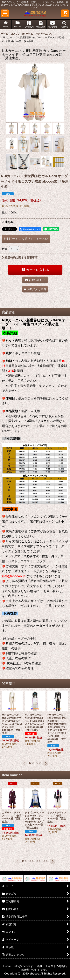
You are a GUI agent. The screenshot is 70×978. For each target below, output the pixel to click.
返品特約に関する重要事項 (21, 257)
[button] (5, 13)
